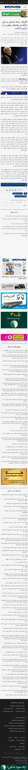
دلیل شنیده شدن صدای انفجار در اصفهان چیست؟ (16, 583)
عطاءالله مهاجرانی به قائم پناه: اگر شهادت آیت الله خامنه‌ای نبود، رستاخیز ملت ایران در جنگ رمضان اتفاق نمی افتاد (14, 389)
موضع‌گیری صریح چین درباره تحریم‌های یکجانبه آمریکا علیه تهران (14, 495)
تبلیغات (15, 737)
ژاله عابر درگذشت (23, 428)
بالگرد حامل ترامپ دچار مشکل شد (19, 444)
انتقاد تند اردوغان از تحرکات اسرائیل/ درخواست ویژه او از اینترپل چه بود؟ (14, 453)
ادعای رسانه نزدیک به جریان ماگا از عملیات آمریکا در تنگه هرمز (15, 632)
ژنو (25, 193)
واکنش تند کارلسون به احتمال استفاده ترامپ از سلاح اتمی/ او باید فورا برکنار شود (14, 596)
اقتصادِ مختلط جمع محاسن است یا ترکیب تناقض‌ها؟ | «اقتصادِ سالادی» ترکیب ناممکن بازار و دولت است (15, 351)
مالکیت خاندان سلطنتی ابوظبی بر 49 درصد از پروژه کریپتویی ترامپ (16, 570)
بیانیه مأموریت (12, 746)
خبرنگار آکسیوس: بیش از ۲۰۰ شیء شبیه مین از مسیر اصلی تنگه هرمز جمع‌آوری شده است (14, 691)
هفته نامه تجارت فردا (20, 711)
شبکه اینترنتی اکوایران (8, 708)
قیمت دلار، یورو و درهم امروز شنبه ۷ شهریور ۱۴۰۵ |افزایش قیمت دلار (14, 535)
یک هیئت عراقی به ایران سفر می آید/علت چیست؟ (16, 695)
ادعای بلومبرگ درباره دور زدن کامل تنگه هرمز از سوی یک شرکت (14, 579)
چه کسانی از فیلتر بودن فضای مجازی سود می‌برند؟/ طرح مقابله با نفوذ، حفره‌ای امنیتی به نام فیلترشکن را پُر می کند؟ (14, 661)
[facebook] (18, 190)
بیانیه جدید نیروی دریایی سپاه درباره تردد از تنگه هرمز (15, 605)
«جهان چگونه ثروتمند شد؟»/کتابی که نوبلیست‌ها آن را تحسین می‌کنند (15, 507)
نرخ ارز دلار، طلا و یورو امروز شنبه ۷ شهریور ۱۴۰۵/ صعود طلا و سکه (14, 530)
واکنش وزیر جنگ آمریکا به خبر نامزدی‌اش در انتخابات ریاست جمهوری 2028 (14, 686)
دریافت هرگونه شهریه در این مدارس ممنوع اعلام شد (15, 643)
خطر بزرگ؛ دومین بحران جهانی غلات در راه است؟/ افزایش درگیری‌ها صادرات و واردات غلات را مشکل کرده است (14, 601)
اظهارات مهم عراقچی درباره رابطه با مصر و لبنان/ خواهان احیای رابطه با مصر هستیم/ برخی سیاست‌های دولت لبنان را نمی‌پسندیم (14, 647)
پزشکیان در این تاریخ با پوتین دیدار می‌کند (17, 612)
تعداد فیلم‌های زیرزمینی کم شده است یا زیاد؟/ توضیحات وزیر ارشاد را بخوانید (14, 518)
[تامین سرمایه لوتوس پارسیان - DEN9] (14, 320)
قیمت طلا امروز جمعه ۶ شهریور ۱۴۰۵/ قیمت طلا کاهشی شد (14, 361)
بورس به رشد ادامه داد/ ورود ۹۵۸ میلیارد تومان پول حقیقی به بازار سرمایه (15, 499)
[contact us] (8, 753)
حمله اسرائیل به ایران (20, 196)
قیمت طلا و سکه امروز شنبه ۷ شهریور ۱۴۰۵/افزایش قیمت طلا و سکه (14, 555)
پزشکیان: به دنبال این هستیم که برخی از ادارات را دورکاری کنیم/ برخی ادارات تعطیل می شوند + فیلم (14, 370)
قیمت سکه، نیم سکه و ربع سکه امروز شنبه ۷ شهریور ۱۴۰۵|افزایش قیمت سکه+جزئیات (14, 544)
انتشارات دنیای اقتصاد (20, 717)
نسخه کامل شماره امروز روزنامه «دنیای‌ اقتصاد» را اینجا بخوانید (14, 277)
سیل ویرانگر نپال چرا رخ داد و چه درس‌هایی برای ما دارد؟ (14, 593)
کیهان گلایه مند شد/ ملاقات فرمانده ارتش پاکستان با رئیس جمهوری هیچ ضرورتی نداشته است (14, 666)
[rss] (14, 753)
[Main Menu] (25, 6)
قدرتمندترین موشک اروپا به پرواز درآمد (18, 430)
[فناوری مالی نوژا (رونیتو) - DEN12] (14, 476)
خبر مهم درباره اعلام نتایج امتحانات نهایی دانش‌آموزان (15, 628)
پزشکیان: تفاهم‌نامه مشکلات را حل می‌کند (18, 527)
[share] (11, 753)
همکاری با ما (11, 740)
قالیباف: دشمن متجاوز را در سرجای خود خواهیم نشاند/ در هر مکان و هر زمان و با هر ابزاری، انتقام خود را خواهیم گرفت (14, 229)
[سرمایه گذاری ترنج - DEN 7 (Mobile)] (14, 14)
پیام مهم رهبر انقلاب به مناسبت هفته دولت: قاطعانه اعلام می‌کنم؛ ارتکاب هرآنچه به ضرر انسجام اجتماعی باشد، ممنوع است (14, 395)
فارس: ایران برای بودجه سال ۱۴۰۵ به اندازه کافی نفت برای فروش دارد (14, 565)
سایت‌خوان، (21, 184)
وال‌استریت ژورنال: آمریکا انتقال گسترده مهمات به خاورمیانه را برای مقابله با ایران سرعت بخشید (14, 457)
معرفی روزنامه (22, 746)
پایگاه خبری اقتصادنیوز (8, 711)
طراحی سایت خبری (22, 763)
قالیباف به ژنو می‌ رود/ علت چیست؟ (19, 224)
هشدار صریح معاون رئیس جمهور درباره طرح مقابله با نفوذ (14, 586)
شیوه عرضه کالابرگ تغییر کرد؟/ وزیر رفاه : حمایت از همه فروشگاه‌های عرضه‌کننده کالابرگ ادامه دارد (15, 366)
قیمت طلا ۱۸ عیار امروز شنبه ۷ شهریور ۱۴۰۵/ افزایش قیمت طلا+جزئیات (14, 551)
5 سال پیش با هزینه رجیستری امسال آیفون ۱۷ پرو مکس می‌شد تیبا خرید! (14, 589)
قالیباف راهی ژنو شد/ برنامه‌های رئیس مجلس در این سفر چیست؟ (14, 220)
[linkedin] (12, 190)
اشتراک (10, 737)
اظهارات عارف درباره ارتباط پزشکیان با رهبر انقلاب (16, 503)
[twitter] (15, 190)
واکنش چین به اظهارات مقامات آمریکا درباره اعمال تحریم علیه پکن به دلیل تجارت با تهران (14, 418)
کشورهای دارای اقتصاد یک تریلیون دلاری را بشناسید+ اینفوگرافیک (15, 511)
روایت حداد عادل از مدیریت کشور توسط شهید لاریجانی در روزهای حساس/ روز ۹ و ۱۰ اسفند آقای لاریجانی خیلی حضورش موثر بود (14, 384)
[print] (7, 190)
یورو (13, 2)
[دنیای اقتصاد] (12, 7)
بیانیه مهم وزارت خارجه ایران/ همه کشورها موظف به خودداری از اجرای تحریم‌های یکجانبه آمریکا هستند (15, 379)
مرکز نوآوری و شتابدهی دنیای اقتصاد (17, 723)
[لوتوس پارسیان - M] (14, 767)
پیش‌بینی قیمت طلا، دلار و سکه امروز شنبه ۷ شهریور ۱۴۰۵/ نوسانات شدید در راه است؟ (14, 413)
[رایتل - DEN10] (14, 337)
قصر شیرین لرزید (23, 515)
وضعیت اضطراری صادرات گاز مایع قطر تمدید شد (16, 674)
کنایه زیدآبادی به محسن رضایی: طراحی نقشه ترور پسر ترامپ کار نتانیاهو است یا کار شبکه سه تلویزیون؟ (14, 462)
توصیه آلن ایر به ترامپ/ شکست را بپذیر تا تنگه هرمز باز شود (15, 523)
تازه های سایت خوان (14, 491)
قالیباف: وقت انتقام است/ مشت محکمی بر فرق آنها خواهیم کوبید (15, 234)
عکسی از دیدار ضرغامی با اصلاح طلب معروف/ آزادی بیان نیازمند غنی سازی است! (14, 682)
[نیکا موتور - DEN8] (14, 286)
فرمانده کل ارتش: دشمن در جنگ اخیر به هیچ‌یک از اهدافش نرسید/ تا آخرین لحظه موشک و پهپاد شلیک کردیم (14, 539)
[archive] (5, 753)
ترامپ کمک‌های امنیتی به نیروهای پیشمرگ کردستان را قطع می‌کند (14, 620)
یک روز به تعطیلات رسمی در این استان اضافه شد (16, 447)
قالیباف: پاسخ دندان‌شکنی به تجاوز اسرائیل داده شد (16, 216)
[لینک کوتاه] (21, 190)
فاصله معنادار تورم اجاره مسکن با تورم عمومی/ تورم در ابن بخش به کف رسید (14, 615)
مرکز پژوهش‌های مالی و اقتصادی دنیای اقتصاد (14, 726)
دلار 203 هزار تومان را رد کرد (21, 562)
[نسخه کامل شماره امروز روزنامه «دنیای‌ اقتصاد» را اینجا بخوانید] (14, 266)
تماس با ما (22, 737)
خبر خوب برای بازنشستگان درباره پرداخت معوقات (16, 559)
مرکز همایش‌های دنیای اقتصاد (18, 720)
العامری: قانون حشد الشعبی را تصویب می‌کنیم (17, 449)
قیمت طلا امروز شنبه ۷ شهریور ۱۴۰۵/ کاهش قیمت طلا (15, 547)
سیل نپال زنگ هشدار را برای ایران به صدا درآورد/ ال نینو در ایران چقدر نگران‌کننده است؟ (14, 608)
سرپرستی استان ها (21, 740)
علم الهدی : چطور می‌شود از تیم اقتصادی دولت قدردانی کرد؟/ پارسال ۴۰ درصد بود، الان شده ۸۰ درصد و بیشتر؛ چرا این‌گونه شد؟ (14, 423)
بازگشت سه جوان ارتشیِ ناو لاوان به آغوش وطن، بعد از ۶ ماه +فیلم (14, 400)
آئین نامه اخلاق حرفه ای (19, 749)
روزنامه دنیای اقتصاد (20, 708)
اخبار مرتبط (14, 212)
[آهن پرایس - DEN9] (14, 300)
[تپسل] (1, 92)
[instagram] (22, 753)
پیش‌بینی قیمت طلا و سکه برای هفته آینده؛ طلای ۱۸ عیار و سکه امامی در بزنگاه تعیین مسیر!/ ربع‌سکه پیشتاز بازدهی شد (14, 405)
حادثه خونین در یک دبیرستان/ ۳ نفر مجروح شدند (16, 410)
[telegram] (10, 190)
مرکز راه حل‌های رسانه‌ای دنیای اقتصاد (16, 728)
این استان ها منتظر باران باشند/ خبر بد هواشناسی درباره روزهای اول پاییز (15, 434)
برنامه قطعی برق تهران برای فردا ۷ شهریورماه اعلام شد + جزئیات (14, 375)
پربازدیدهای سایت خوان (14, 347)
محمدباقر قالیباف (23, 79)
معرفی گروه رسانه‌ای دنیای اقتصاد (17, 706)
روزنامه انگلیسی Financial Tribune (17, 731)
